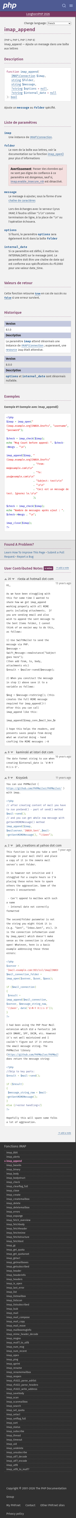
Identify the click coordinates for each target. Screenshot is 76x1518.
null (43, 88)
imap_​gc (11, 1245)
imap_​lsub (12, 1308)
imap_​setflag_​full (16, 1418)
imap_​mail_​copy (15, 1321)
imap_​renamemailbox (18, 1372)
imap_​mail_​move (16, 1325)
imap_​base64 (13, 1165)
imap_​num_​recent (16, 1351)
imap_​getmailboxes (17, 1262)
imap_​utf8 (12, 1465)
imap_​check (13, 1182)
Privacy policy (15, 1513)
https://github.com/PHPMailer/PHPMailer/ (34, 788)
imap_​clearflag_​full (17, 1186)
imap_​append (14, 1161)
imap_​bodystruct (15, 1177)
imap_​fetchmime (15, 1232)
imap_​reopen (13, 1376)
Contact (30, 1505)
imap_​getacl (13, 1258)
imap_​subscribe (15, 1431)
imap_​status (13, 1427)
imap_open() (56, 154)
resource (11, 349)
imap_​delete (13, 1203)
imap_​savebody (15, 1393)
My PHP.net (13, 1505)
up (6, 579)
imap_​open (12, 1355)
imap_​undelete (14, 1448)
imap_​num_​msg (15, 1346)
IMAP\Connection (23, 76)
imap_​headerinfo (16, 1275)
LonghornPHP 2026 (38, 14)
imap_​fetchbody (15, 1224)
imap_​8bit (12, 1152)
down (13, 579)
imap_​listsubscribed (17, 1304)
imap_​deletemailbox (18, 1207)
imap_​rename (14, 1367)
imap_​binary (13, 1169)
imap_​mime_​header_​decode (22, 1334)
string (16, 80)
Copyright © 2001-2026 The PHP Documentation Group (36, 1492)
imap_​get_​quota (15, 1249)
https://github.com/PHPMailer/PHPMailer (35, 1054)
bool (14, 97)
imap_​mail (12, 1313)
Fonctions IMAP (15, 1146)
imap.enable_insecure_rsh (27, 181)
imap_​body (12, 1173)
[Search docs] (64, 5)
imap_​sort (12, 1422)
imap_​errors (13, 1211)
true (37, 293)
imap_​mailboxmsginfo (18, 1329)
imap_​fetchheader (16, 1228)
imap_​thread (13, 1435)
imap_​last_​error (15, 1287)
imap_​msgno (13, 1338)
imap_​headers (14, 1279)
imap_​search (13, 1406)
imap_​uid (11, 1444)
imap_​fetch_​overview (18, 1220)
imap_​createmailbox (18, 1199)
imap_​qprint (13, 1363)
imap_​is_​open (14, 1283)
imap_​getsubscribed (17, 1266)
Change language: (35, 23)
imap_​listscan (14, 1300)
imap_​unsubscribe (16, 1452)
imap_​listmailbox (16, 1296)
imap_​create (13, 1194)
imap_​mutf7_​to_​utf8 (17, 1342)
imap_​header (13, 1270)
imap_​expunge (14, 1215)
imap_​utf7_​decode (16, 1456)
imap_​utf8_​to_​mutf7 (17, 1469)
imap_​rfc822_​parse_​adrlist (21, 1380)
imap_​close (12, 1190)
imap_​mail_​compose (18, 1317)
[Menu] (71, 5)
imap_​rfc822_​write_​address (21, 1389)
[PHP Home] (10, 5)
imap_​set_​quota (15, 1410)
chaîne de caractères (21, 200)
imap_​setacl (13, 1414)
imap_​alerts (13, 1156)
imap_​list (11, 1291)
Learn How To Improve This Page (24, 552)
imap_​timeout (14, 1439)
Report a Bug (25, 556)
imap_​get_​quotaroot (17, 1253)
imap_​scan (12, 1397)
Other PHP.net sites (52, 1505)
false (7, 297)
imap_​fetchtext (15, 1241)
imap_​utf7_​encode (16, 1460)
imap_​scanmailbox (17, 1401)
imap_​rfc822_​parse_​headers (22, 1384)
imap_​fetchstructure (17, 1237)
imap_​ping (12, 1359)
